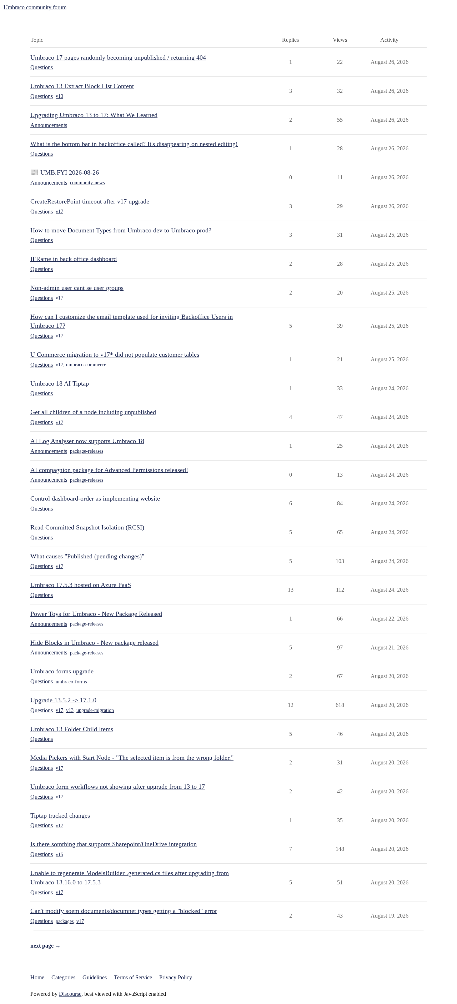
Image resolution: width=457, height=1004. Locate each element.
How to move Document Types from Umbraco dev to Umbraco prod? (120, 230)
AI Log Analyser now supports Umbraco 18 (87, 441)
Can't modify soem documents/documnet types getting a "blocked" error (123, 910)
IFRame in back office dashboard (73, 258)
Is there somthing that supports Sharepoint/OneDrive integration (113, 844)
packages (65, 921)
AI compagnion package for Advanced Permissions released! (109, 469)
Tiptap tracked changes (60, 815)
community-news (87, 182)
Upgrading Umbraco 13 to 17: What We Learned (93, 115)
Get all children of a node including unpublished (93, 412)
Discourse (70, 994)
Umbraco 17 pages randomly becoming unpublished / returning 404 (118, 57)
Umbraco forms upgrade (62, 671)
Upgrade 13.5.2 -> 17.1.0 (63, 700)
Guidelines (94, 977)
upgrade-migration (95, 710)
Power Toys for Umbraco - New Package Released (96, 613)
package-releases (86, 451)
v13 (59, 96)
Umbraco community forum (35, 7)
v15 (59, 854)
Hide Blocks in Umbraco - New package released (94, 642)
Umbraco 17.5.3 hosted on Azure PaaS (80, 584)
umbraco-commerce (86, 364)
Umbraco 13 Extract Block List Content (82, 86)
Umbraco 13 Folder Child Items (71, 729)
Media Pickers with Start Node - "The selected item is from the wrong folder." (131, 757)
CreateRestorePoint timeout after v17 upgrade (89, 201)
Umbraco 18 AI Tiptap (59, 383)
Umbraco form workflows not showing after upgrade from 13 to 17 (117, 786)
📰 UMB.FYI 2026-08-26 (64, 172)
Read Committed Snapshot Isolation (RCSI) (87, 527)
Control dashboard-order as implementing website (95, 498)
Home (37, 977)
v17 (59, 211)
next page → (45, 946)
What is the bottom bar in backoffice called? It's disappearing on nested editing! (134, 143)
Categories (63, 977)
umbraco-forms (71, 681)
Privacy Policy (175, 977)
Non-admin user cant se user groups (77, 287)
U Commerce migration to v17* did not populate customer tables (114, 354)
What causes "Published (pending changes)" (87, 556)
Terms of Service (133, 977)
